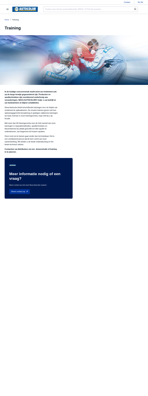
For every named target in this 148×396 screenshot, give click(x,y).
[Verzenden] (135, 9)
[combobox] (90, 9)
